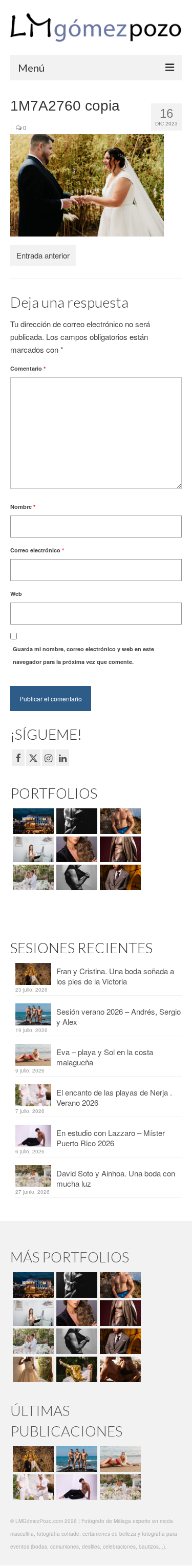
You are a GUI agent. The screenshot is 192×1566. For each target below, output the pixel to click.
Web (16, 593)
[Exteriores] (119, 877)
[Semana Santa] (32, 821)
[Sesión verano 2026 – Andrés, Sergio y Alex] (75, 1459)
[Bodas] (32, 877)
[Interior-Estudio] (75, 877)
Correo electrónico (37, 550)
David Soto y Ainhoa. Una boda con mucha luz (115, 1178)
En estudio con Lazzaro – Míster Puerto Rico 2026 (110, 1137)
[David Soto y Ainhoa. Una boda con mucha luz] (119, 1487)
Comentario (28, 368)
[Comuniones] (32, 1369)
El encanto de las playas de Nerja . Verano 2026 (114, 1097)
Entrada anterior (43, 255)
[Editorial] (75, 1369)
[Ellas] (75, 849)
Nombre (22, 506)
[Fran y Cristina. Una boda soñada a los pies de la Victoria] (32, 1459)
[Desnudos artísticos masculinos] (119, 849)
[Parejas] (119, 1369)
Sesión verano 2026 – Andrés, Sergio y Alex (118, 1016)
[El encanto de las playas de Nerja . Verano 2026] (32, 1487)
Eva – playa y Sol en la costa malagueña (104, 1056)
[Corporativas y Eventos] (32, 849)
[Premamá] (75, 821)
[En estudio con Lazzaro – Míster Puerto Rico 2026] (75, 1487)
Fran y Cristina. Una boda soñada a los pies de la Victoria (115, 976)
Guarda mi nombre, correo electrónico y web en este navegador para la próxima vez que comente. (83, 655)
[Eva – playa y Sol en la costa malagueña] (119, 1459)
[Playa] (119, 821)
